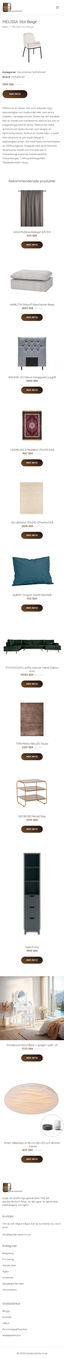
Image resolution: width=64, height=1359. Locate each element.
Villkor (6, 1323)
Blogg (6, 1311)
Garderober (9, 1265)
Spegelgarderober (13, 1283)
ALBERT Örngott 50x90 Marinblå (32, 595)
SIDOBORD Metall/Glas (32, 816)
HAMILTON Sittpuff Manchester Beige (32, 304)
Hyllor (5, 1271)
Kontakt (6, 1317)
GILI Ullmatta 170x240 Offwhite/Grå (32, 522)
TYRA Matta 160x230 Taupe (32, 743)
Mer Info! (15, 94)
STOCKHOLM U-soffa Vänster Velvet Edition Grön (32, 669)
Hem (5, 26)
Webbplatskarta (11, 1335)
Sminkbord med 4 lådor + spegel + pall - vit (32, 1045)
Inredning (7, 1277)
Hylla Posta (32, 947)
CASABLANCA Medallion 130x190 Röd (32, 449)
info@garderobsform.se (16, 1234)
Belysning (7, 1253)
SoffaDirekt (39, 72)
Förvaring (8, 1259)
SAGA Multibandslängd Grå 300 (32, 232)
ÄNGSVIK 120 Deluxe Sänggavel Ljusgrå (32, 377)
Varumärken (24, 72)
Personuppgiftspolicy (14, 1329)
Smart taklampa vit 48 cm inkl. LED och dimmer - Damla (32, 1144)
